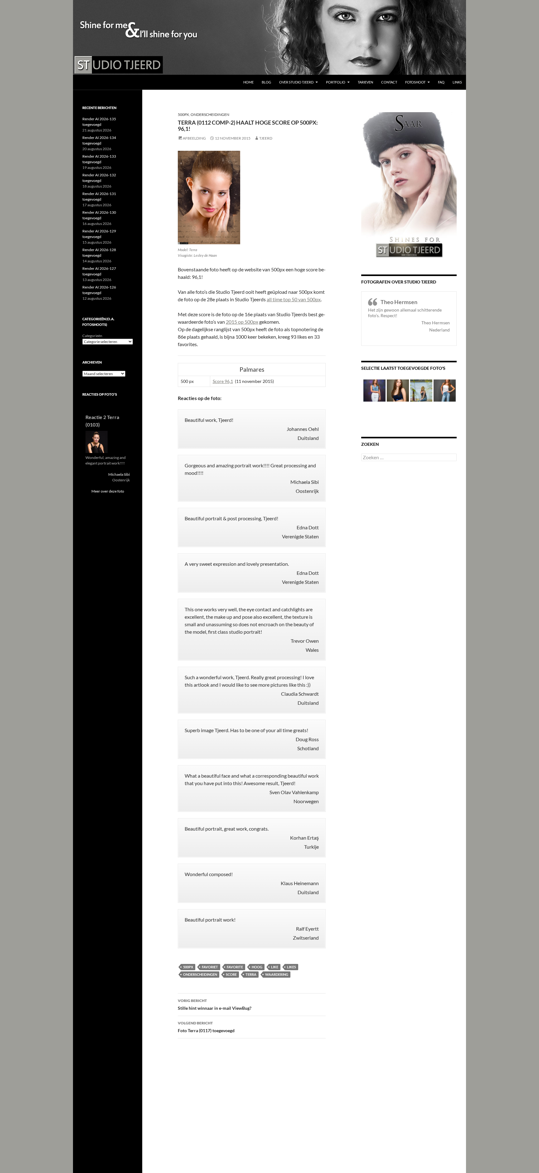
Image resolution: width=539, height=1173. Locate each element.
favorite (235, 967)
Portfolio (335, 82)
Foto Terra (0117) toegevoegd (206, 1027)
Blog (266, 82)
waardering (276, 974)
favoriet (210, 967)
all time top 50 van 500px (294, 299)
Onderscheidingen (210, 114)
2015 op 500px (242, 322)
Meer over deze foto (107, 491)
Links (457, 82)
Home (248, 82)
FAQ (441, 82)
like (274, 967)
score (231, 974)
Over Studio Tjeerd (296, 82)
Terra (250, 974)
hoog (257, 967)
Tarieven (365, 82)
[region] (269, 37)
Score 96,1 (223, 381)
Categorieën (92, 335)
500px (183, 114)
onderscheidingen (200, 974)
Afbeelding (194, 138)
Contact (389, 82)
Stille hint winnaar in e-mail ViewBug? (214, 1004)
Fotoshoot (415, 82)
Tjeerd (265, 138)
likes (291, 967)
